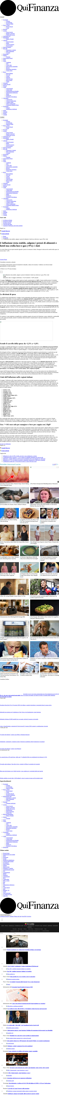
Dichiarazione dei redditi (9, 854)
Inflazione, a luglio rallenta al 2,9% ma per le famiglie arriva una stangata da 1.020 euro (24, 458)
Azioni (7, 76)
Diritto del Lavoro (10, 35)
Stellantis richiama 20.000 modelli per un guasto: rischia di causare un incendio (19, 719)
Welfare (5, 865)
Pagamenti (5, 857)
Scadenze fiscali (7, 223)
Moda (7, 43)
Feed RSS (24, 916)
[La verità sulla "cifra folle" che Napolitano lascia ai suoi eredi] (31, 1017)
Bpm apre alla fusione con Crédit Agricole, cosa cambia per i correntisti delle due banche (21, 771)
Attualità (5, 112)
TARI (4, 891)
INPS (4, 856)
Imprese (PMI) (9, 24)
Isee (4, 886)
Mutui (7, 94)
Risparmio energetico (11, 69)
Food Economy (10, 41)
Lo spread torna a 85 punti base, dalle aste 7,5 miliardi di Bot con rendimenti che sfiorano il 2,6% (23, 757)
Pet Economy (9, 46)
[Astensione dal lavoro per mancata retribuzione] (31, 1075)
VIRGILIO (6, 925)
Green (4, 61)
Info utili (5, 48)
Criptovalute (9, 90)
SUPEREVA (29, 927)
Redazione (5, 847)
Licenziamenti (6, 872)
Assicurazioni (9, 88)
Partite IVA (9, 813)
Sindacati (5, 875)
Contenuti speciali (4, 916)
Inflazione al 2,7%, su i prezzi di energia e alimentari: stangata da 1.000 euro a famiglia (24, 460)
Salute (4, 110)
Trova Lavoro (9, 32)
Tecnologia (5, 106)
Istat (4, 882)
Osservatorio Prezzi (8, 58)
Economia (5, 19)
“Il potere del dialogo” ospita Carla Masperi (10, 748)
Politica (5, 55)
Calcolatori (5, 98)
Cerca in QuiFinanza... (6, 915)
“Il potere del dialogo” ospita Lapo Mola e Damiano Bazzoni (15, 734)
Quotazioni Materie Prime (12, 105)
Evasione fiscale (10, 793)
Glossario (5, 83)
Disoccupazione (10, 811)
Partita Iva (8, 95)
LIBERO (2, 925)
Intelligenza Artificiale (11, 109)
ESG (7, 63)
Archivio (29, 916)
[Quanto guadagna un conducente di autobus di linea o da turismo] (31, 941)
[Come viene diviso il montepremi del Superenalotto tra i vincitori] (31, 995)
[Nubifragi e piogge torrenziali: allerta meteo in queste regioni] (31, 1091)
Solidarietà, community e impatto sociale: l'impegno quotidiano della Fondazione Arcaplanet (22, 741)
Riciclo (8, 68)
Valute (7, 81)
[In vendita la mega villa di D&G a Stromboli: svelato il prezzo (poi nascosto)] (31, 1006)
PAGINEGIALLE (12, 925)
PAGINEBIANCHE (31, 925)
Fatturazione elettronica (8, 885)
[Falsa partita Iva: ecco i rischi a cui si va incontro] (31, 974)
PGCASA (25, 925)
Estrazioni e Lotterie (11, 50)
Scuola (4, 858)
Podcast (5, 85)
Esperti (4, 113)
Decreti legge (6, 853)
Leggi (7, 28)
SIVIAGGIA (45, 925)
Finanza (8, 21)
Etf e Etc (8, 74)
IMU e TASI (6, 880)
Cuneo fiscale (6, 887)
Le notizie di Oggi (7, 894)
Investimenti (9, 22)
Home (4, 236)
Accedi (2, 17)
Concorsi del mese (7, 224)
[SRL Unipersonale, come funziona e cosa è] (31, 1070)
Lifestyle (5, 40)
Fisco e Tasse (6, 25)
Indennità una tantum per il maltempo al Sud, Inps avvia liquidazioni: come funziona (20, 712)
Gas (5, 444)
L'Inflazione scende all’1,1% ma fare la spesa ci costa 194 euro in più (19, 461)
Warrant (8, 77)
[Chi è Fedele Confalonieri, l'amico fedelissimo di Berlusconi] (31, 958)
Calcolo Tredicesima (11, 101)
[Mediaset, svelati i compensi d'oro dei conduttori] (31, 1043)
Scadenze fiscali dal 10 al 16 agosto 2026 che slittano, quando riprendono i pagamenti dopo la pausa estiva (26, 705)
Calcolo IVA (9, 99)
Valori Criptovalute (10, 103)
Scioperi (8, 52)
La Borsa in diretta (7, 220)
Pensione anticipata (10, 803)
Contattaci (11, 916)
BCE (4, 878)
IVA (4, 871)
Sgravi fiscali (6, 864)
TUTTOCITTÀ (37, 925)
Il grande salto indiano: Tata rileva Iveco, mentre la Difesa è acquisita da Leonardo (20, 764)
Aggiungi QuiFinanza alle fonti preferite (13, 225)
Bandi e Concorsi (10, 33)
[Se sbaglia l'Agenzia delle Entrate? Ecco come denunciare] (31, 979)
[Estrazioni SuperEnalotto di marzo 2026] (31, 984)
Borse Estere (9, 80)
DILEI (41, 925)
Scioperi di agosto (7, 221)
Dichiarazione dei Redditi (12, 91)
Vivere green (9, 70)
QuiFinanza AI (6, 36)
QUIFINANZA (50, 925)
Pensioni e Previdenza (11, 96)
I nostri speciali (6, 84)
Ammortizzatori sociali (8, 869)
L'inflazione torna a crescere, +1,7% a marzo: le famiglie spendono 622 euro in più (23, 457)
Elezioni (8, 57)
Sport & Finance (7, 47)
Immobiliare (6, 37)
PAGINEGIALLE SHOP (19, 925)
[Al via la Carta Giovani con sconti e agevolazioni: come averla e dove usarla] (31, 1059)
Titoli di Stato (9, 79)
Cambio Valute (9, 102)
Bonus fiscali (9, 791)
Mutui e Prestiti (10, 39)
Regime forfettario (10, 795)
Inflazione (8, 444)
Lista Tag (5, 896)
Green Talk (9, 65)
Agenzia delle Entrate (8, 861)
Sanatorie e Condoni (8, 868)
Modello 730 (6, 890)
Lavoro (5, 30)
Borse (4, 72)
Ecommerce (6, 862)
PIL (4, 883)
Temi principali (6, 893)
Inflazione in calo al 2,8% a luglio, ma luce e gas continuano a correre (20, 456)
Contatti (5, 114)
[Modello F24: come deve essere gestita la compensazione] (31, 1033)
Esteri (4, 59)
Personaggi (5, 54)
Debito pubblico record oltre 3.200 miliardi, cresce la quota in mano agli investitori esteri (21, 778)
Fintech (8, 107)
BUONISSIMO (55, 925)
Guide (4, 87)
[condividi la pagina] (1, 272)
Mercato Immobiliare (8, 814)
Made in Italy (6, 867)
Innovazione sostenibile (12, 66)
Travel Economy (10, 44)
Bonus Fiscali (9, 26)
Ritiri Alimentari (10, 51)
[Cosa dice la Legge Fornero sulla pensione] (31, 1086)
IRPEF (4, 873)
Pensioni (5, 29)
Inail (4, 889)
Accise (1, 444)
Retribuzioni (9, 810)
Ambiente (8, 62)
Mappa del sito (17, 916)
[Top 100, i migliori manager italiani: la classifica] (31, 969)
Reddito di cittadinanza (8, 860)
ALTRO (2, 117)
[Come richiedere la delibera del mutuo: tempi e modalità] (31, 1048)
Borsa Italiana (9, 73)
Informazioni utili (7, 796)
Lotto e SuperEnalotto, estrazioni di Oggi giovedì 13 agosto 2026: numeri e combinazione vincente (24, 726)
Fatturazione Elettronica (12, 92)
